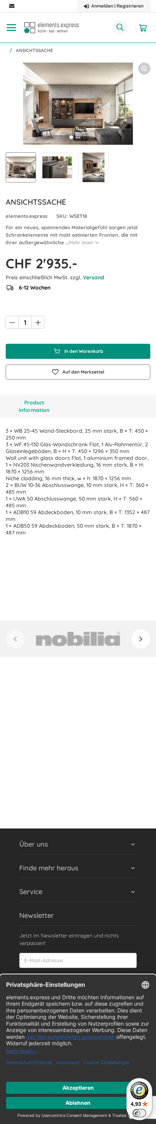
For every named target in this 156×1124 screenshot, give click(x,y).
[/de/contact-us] (12, 6)
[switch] (139, 1113)
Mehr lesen (81, 242)
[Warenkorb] (142, 27)
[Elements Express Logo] (51, 27)
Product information (34, 406)
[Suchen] (120, 27)
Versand (93, 277)
